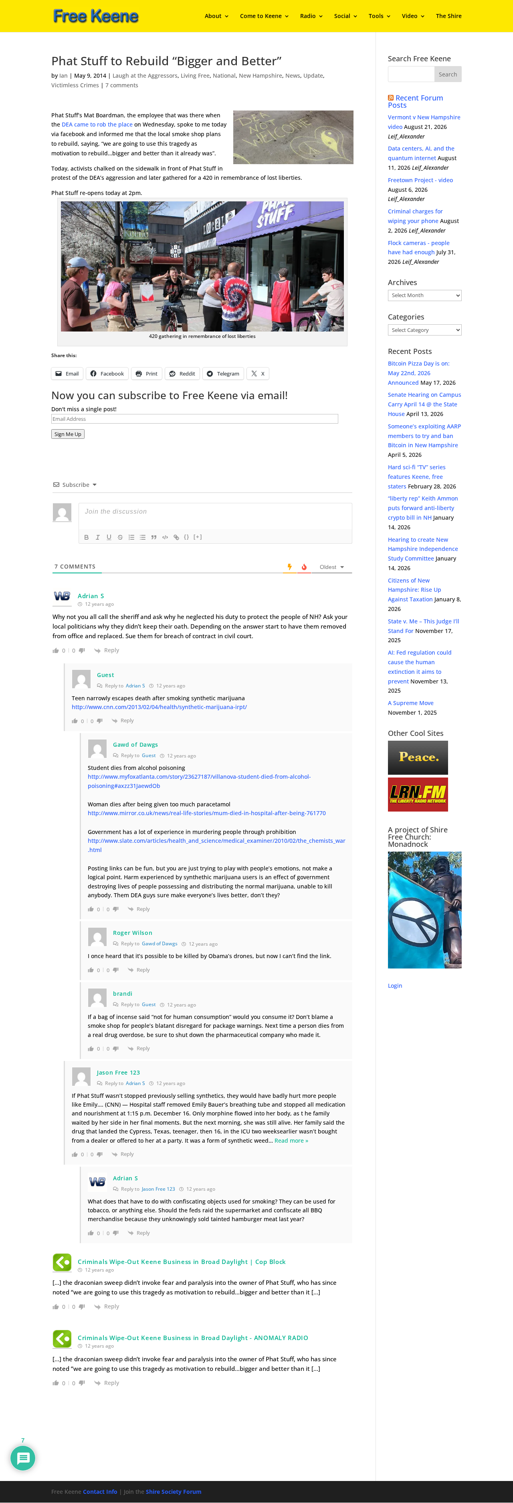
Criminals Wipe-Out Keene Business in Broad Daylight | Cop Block (182, 1262)
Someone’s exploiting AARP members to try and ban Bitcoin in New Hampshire (424, 435)
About (213, 16)
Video (410, 16)
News (292, 75)
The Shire (449, 16)
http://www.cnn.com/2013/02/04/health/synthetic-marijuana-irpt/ (159, 707)
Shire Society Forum (174, 1491)
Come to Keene (261, 16)
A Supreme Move (411, 703)
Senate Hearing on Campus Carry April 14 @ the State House (424, 404)
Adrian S (135, 685)
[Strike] (120, 537)
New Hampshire (260, 75)
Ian (63, 75)
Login (395, 985)
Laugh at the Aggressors (145, 75)
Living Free (195, 75)
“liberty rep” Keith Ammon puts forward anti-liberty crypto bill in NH (423, 507)
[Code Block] (165, 537)
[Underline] (109, 537)
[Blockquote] (154, 537)
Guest (149, 755)
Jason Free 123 (158, 1189)
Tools (376, 16)
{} (187, 537)
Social (342, 16)
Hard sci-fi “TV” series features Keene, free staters (417, 476)
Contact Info (100, 1491)
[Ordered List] (131, 537)
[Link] (176, 537)
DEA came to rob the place (97, 124)
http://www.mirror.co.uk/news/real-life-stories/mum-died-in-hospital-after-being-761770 (207, 813)
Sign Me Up (68, 434)
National (224, 75)
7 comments (121, 85)
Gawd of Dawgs (160, 943)
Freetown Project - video (420, 180)
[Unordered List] (142, 537)
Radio (308, 16)
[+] (198, 537)
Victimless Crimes (75, 85)
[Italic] (97, 537)
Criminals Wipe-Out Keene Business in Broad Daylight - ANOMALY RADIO (193, 1338)
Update (313, 75)
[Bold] (86, 537)
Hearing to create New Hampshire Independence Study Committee (423, 549)
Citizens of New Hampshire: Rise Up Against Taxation (414, 590)
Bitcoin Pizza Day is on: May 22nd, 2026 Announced (419, 373)
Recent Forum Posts (415, 101)
